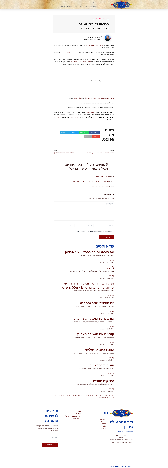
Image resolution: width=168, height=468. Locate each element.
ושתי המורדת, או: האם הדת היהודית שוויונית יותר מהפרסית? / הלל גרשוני (88, 285)
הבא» (99, 398)
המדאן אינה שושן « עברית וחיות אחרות (97, 186)
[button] (42, 4)
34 (111, 398)
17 (84, 396)
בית (106, 3)
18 (82, 396)
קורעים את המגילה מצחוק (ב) (93, 318)
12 (94, 396)
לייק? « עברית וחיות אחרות (101, 176)
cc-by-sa (56, 117)
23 (73, 396)
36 (107, 398)
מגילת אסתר (74, 117)
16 (86, 396)
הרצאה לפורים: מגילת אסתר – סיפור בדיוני (101, 98)
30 (59, 396)
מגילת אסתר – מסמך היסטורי (94, 45)
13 (92, 396)
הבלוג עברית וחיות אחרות (89, 3)
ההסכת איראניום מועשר (81, 6)
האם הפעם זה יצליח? (99, 350)
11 (96, 396)
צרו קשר (62, 6)
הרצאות (77, 3)
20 (79, 396)
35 (109, 398)
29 (61, 396)
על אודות (100, 3)
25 (69, 396)
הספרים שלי (69, 3)
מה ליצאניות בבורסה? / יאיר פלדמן (89, 252)
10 (98, 396)
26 (67, 396)
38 (104, 398)
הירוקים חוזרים (103, 381)
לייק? (110, 268)
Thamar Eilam (77, 98)
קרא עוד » (111, 260)
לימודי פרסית (60, 3)
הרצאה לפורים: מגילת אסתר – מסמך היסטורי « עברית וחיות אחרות (89, 181)
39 (102, 398)
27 (65, 396)
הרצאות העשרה (90, 112)
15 (88, 396)
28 (63, 396)
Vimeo (87, 98)
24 (71, 396)
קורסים (52, 3)
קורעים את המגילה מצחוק (95, 334)
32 (55, 396)
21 (77, 396)
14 (90, 396)
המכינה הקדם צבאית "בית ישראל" (81, 62)
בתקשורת (69, 6)
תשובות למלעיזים (101, 365)
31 (57, 396)
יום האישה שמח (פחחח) (97, 303)
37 (105, 398)
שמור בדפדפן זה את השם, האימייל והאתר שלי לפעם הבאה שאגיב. (94, 231)
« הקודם (111, 396)
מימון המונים (93, 6)
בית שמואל (69, 52)
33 (113, 398)
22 (75, 396)
